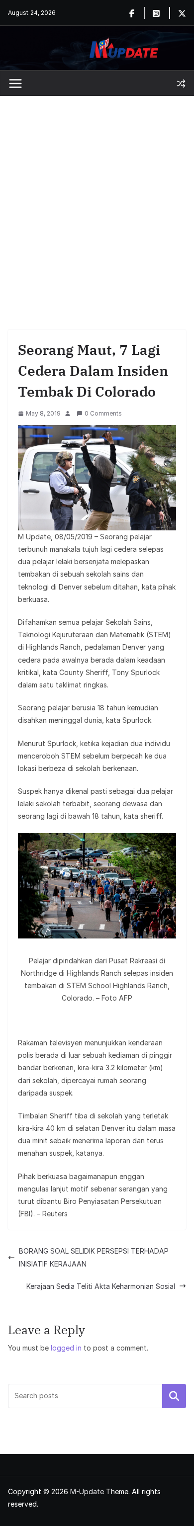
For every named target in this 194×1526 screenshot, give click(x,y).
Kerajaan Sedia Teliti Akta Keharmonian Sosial (100, 1286)
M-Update (87, 1491)
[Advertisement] (97, 198)
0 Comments (103, 413)
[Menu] (15, 83)
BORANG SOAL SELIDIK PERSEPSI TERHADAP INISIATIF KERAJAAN (94, 1257)
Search (174, 1396)
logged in (66, 1348)
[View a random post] (181, 83)
